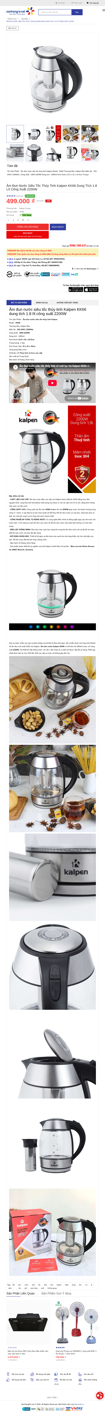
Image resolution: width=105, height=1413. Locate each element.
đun (19, 1285)
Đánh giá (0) (42, 303)
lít (91, 1285)
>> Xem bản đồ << (86, 269)
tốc (39, 1285)
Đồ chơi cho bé (18, 1374)
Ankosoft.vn (79, 1404)
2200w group (52, 1288)
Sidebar (13, 28)
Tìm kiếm (24, 19)
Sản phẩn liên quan (20, 1293)
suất (42, 1288)
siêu (33, 1285)
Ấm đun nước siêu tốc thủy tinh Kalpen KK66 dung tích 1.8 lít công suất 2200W (40, 21)
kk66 (66, 1285)
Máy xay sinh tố (42, 1380)
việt (25, 1288)
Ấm (13, 1285)
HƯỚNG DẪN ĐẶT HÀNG (67, 303)
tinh (52, 1285)
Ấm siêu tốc (88, 1374)
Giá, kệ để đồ (65, 1374)
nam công (33, 1288)
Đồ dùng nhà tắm (19, 1380)
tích (80, 1285)
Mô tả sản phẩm (19, 303)
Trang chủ (12, 19)
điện (10, 1288)
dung (74, 1285)
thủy (45, 1285)
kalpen (59, 1285)
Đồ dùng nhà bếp (43, 1374)
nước (26, 1285)
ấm (20, 1288)
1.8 (86, 1285)
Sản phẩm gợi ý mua (56, 1293)
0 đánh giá (19, 196)
